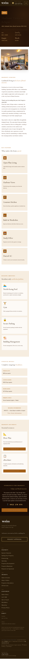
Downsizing (5, 558)
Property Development (8, 563)
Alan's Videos (5, 580)
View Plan (14, 449)
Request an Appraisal (8, 569)
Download (14, 471)
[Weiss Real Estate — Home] (5, 3)
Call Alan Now (14, 510)
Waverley (4, 605)
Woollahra (4, 602)
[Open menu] (26, 3)
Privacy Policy (6, 607)
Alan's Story (5, 594)
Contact (9, 646)
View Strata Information (14, 413)
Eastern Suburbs (6, 553)
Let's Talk (4, 597)
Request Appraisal (14, 539)
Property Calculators (8, 583)
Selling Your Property (8, 555)
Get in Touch (5, 600)
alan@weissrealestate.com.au (8, 623)
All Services (5, 585)
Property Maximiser (7, 566)
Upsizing (4, 561)
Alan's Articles (6, 577)
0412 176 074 (4, 618)
